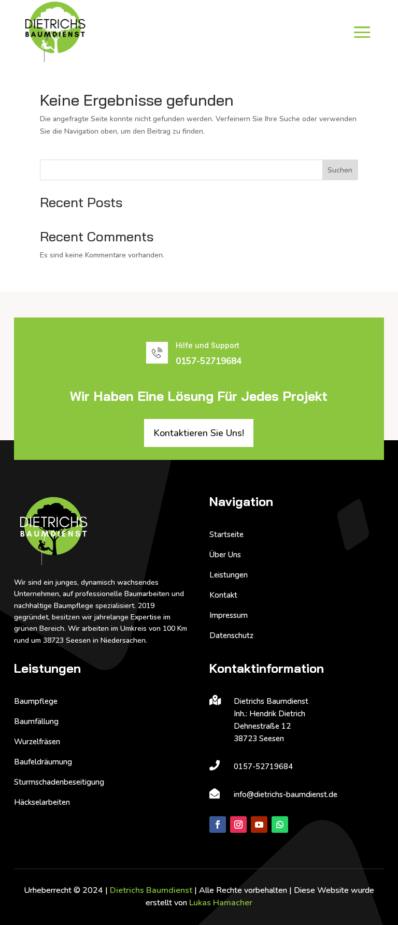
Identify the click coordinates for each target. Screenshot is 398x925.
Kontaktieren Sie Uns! (198, 433)
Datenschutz (231, 635)
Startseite (226, 534)
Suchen (340, 170)
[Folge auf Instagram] (238, 824)
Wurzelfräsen (37, 741)
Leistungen (228, 575)
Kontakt (223, 595)
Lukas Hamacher (220, 902)
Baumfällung (36, 721)
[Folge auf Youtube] (259, 824)
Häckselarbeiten (42, 802)
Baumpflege (36, 701)
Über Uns (225, 555)
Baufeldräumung (43, 762)
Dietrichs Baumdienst (151, 890)
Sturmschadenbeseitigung (59, 782)
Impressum (228, 615)
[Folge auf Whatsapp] (280, 824)
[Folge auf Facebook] (217, 824)
